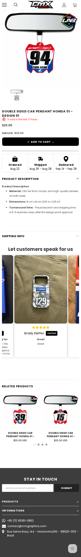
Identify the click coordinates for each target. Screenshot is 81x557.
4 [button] (46, 445)
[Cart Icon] (75, 5)
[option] (40, 50)
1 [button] (35, 445)
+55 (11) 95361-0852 (20, 521)
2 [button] (39, 445)
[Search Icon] (16, 5)
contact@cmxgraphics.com (26, 526)
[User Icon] (64, 5)
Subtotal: (7, 133)
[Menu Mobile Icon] (4, 5)
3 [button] (42, 445)
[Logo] (40, 4)
